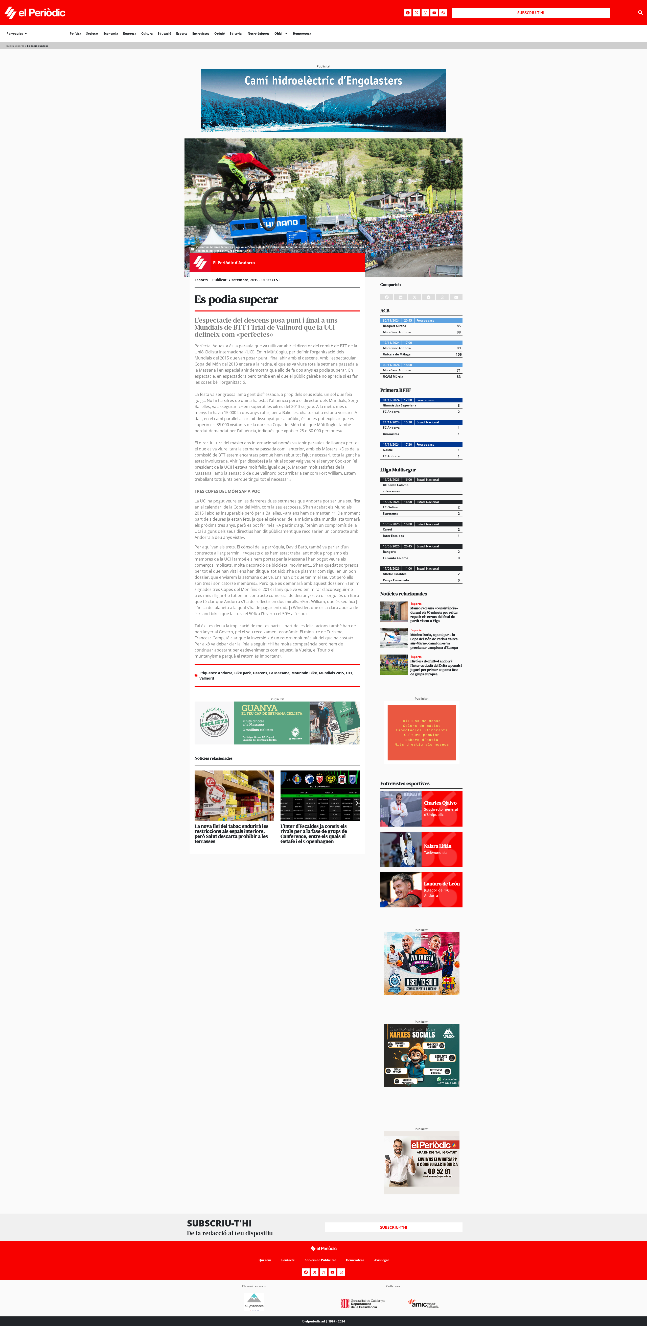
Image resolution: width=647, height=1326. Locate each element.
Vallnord (206, 678)
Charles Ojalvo (440, 802)
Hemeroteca (302, 33)
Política (75, 33)
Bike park (242, 672)
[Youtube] (434, 12)
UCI (349, 672)
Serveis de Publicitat (320, 1260)
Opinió (219, 33)
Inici (9, 45)
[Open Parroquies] (25, 33)
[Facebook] (407, 12)
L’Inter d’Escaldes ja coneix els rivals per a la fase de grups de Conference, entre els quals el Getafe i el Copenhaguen (314, 834)
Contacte (288, 1260)
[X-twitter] (416, 12)
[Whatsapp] (443, 12)
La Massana (279, 672)
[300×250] (421, 762)
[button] (640, 13)
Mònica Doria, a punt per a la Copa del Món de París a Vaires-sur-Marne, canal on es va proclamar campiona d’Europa (434, 641)
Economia (110, 33)
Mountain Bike (304, 672)
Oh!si (278, 33)
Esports (181, 33)
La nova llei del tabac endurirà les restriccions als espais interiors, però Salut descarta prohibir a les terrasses (231, 834)
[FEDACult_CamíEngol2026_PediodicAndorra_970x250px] (323, 130)
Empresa (129, 33)
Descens (260, 672)
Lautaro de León (442, 883)
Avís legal (381, 1260)
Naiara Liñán (437, 846)
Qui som (265, 1260)
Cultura (147, 33)
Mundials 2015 (331, 672)
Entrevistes (200, 33)
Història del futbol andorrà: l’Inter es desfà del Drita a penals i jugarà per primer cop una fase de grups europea (436, 667)
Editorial (236, 33)
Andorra (225, 672)
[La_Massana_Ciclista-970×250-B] (277, 742)
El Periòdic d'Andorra (234, 263)
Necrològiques (258, 33)
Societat (92, 33)
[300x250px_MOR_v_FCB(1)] (421, 993)
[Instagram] (425, 12)
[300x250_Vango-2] (421, 1085)
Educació (164, 33)
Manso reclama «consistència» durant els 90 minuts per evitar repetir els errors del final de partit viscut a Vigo (434, 614)
